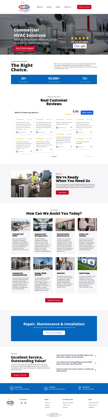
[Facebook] (21, 403)
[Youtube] (25, 403)
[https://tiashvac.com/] (24, 7)
